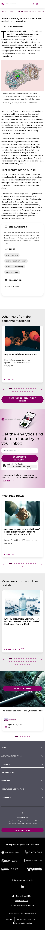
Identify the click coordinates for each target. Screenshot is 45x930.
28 (25, 664)
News (3, 748)
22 (33, 661)
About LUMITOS (21, 900)
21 (31, 661)
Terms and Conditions (26, 919)
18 (27, 391)
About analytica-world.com (22, 905)
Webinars (5, 781)
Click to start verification (22, 466)
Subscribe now (22, 830)
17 (25, 391)
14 (17, 391)
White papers (7, 772)
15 (20, 391)
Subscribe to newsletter (19, 458)
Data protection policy (22, 923)
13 (15, 391)
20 (32, 391)
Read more (6, 481)
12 (13, 391)
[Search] (28, 4)
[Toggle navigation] (42, 4)
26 (20, 664)
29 (27, 664)
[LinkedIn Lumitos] (22, 886)
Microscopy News (22, 688)
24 (15, 664)
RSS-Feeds (6, 797)
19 (29, 391)
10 (33, 388)
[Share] (32, 4)
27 (22, 664)
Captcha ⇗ (32, 469)
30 (29, 664)
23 (35, 661)
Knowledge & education (12, 789)
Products (5, 764)
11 (35, 388)
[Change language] (36, 4)
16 (22, 391)
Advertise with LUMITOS (21, 896)
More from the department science (22, 399)
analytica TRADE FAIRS (11, 756)
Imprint (9, 919)
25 (17, 664)
